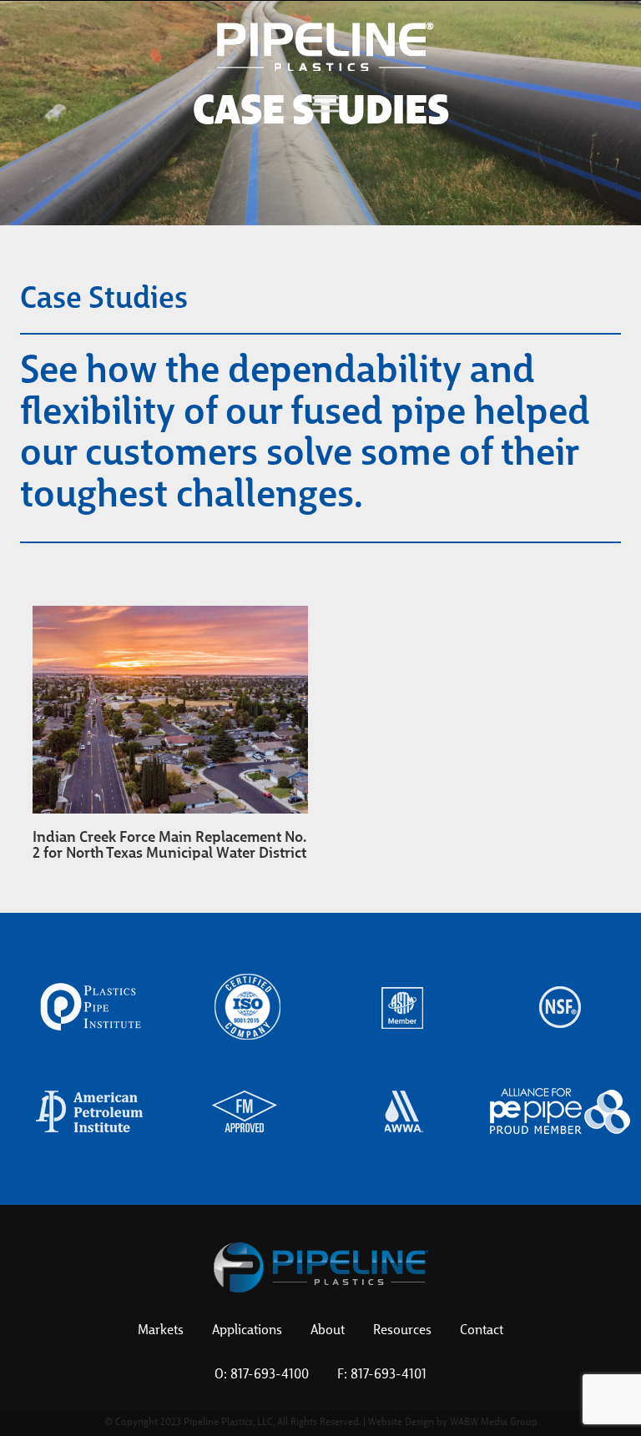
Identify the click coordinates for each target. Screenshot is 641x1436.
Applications (247, 1331)
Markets (161, 1331)
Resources (402, 1331)
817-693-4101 (388, 1375)
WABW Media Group (494, 1423)
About (327, 1331)
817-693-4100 (269, 1375)
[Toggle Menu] (325, 104)
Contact (481, 1331)
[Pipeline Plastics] (325, 46)
